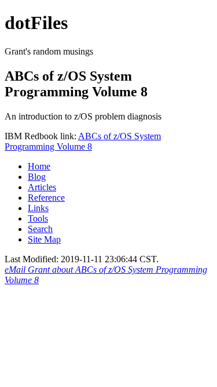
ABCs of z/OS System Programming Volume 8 (83, 141)
